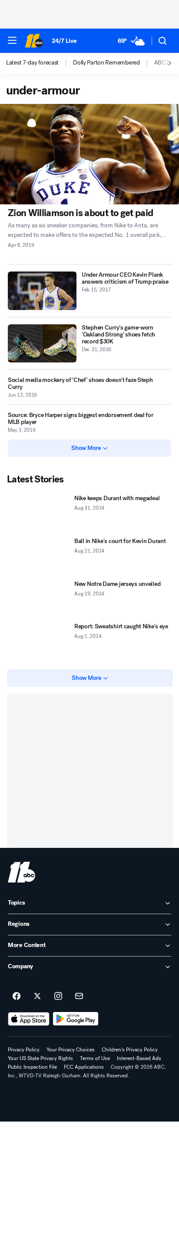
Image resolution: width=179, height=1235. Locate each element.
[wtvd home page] (21, 872)
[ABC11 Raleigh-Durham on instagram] (58, 996)
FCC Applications (84, 1067)
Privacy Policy (24, 1049)
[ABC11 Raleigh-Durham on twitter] (37, 996)
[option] (39, 63)
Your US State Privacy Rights (40, 1058)
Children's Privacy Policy (130, 1049)
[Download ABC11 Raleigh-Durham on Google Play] (76, 1019)
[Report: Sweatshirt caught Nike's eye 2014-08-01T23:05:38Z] (39, 641)
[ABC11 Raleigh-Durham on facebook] (16, 996)
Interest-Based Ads (139, 1058)
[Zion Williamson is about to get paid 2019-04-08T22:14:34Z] (89, 154)
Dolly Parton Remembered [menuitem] (106, 63)
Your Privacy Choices (70, 1049)
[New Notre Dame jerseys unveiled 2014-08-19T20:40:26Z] (39, 599)
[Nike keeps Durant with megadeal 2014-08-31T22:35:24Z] (39, 513)
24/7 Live (64, 41)
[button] (12, 40)
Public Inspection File (32, 1067)
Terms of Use (95, 1058)
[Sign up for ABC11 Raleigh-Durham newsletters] (79, 996)
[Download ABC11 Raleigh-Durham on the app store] (29, 1019)
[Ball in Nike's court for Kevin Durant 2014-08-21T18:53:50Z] (39, 556)
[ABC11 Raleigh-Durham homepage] (34, 41)
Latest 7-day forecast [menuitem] (32, 63)
